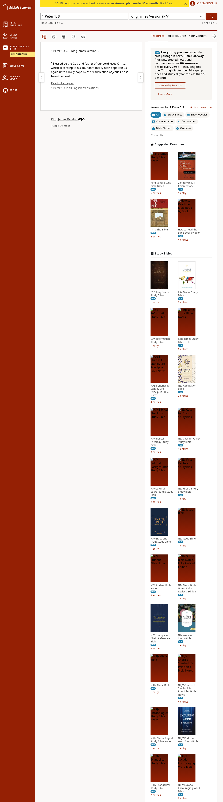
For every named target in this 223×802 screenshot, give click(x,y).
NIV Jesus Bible (187, 538)
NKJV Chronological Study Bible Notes (162, 740)
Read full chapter (62, 83)
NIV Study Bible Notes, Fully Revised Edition (187, 588)
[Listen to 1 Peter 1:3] (83, 37)
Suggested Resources (169, 144)
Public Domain (60, 126)
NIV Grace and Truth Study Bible (161, 540)
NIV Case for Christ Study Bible (189, 440)
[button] (203, 3)
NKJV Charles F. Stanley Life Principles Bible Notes (187, 690)
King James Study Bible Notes (161, 184)
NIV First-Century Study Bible (188, 490)
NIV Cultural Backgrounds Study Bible (162, 491)
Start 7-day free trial (170, 85)
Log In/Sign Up (206, 3)
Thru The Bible (159, 229)
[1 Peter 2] (141, 77)
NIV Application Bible (187, 387)
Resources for (167, 107)
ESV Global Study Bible (188, 294)
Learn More (165, 94)
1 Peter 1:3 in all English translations (75, 88)
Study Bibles (163, 253)
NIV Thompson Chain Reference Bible (160, 638)
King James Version (64, 119)
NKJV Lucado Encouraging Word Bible (189, 788)
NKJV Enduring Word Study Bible (188, 740)
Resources (157, 36)
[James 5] (41, 77)
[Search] (211, 16)
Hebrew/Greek (177, 36)
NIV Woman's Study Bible (186, 637)
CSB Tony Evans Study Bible (160, 294)
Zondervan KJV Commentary (186, 184)
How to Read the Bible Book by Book (189, 231)
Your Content (197, 36)
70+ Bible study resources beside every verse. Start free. (114, 3)
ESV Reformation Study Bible (160, 340)
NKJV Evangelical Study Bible (160, 786)
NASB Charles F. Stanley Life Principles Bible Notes (160, 390)
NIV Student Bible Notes (161, 587)
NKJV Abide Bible (160, 685)
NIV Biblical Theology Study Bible (159, 441)
